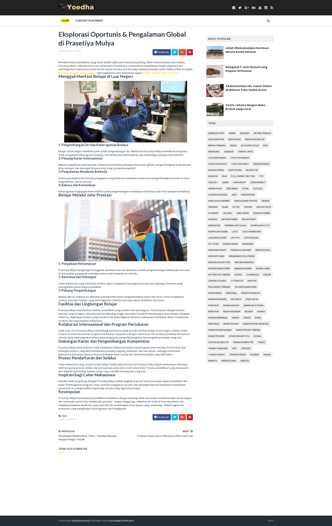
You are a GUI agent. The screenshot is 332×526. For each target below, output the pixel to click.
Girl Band (232, 188)
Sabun (235, 317)
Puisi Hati (213, 305)
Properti (236, 299)
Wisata (245, 360)
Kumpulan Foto (260, 225)
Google (258, 188)
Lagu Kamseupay (251, 231)
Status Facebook (218, 342)
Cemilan (228, 151)
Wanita (212, 360)
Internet (213, 213)
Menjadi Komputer (219, 262)
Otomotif (237, 280)
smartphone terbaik (248, 330)
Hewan (266, 200)
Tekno (261, 342)
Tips (234, 348)
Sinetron (213, 323)
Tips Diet (246, 348)
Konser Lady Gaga (235, 225)
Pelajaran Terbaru (219, 287)
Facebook (252, 170)
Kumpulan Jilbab (217, 231)
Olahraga (252, 274)
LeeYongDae (251, 237)
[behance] (253, 7)
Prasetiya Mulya (67, 419)
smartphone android (256, 323)
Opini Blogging (217, 280)
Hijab (225, 207)
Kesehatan (214, 225)
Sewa (258, 317)
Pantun (252, 280)
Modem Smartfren (219, 268)
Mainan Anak (230, 244)
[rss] (272, 7)
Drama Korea (216, 170)
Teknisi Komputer (243, 342)
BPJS (265, 145)
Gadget (213, 182)
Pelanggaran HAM (245, 287)
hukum (248, 207)
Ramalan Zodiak (253, 305)
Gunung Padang (217, 194)
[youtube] (260, 7)
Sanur (247, 317)
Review (249, 311)
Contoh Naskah (239, 157)
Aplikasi (244, 133)
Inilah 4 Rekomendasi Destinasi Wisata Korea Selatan (247, 50)
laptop (235, 237)
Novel (238, 274)
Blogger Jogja (250, 145)
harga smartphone (245, 200)
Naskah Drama (242, 268)
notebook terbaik (219, 274)
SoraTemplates (81, 520)
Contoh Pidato (217, 164)
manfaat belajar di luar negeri (77, 73)
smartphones (216, 336)
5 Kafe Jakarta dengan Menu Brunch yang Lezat (245, 107)
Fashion (212, 176)
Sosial (257, 336)
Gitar (245, 188)
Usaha (267, 354)
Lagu (235, 231)
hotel (236, 207)
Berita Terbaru (217, 145)
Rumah (261, 311)
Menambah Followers (242, 256)
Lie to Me (213, 244)
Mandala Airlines (241, 250)
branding (214, 151)
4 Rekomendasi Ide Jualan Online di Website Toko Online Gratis (249, 88)
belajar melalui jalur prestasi (160, 73)
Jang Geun (243, 213)
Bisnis (233, 145)
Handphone (248, 194)
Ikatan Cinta (263, 207)
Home (65, 20)
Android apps (216, 133)
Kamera (212, 219)
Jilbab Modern (261, 213)
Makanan (247, 244)
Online (267, 274)
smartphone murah (220, 330)
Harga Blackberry (219, 200)
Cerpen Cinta (245, 151)
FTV (261, 176)
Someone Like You (239, 336)
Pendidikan (214, 293)
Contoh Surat (240, 164)
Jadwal (227, 213)
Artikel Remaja (262, 133)
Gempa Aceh (215, 188)
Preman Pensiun (217, 299)
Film (224, 176)
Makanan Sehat (217, 250)
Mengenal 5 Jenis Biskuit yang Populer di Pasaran (246, 69)
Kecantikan (249, 219)
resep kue (213, 311)
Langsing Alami (217, 237)
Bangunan (234, 139)
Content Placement (89, 20)
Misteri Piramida (244, 262)
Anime (232, 133)
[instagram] (266, 7)
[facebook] (234, 7)
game (225, 182)
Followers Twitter (243, 176)
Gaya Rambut (258, 182)
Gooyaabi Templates (121, 520)
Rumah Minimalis (217, 317)
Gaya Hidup (239, 182)
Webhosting (228, 360)
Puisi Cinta (252, 299)
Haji (234, 194)
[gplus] (246, 7)
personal (231, 293)
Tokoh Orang (216, 354)
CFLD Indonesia (217, 157)
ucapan (254, 354)
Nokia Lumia (263, 268)
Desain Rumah (261, 164)
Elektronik (235, 170)
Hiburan (213, 207)
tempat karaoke (217, 348)
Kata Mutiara (229, 219)
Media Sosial (263, 250)
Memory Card (216, 256)
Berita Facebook (255, 139)
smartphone (230, 323)
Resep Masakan (231, 311)
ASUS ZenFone (216, 139)
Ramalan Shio (231, 305)
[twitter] (240, 7)
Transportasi (237, 354)
